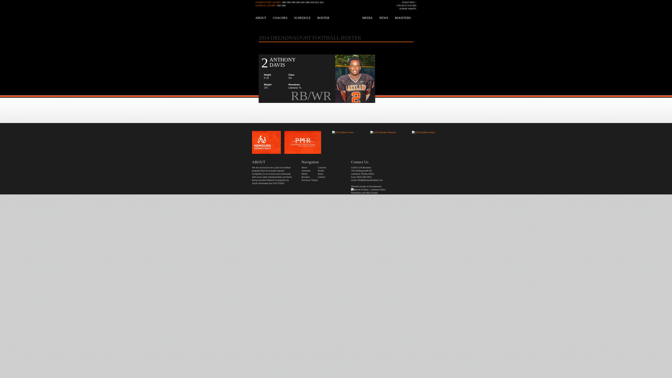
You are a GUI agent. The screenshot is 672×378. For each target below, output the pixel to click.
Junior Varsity (407, 9)
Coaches (280, 17)
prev (246, 143)
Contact (321, 177)
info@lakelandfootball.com (370, 180)
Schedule (302, 17)
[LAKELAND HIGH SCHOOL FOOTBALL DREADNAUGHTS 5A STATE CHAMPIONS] (337, 19)
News (383, 17)
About (260, 17)
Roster (323, 17)
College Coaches (406, 5)
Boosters (403, 17)
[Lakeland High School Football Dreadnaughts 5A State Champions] (338, 127)
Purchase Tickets (310, 180)
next (441, 143)
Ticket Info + (409, 2)
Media (367, 17)
